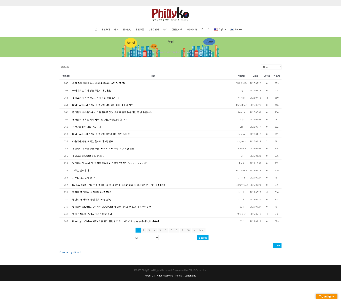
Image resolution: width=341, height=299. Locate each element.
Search (203, 237)
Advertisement (165, 275)
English (222, 29)
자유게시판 (192, 29)
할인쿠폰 (140, 29)
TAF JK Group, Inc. (198, 270)
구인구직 (105, 29)
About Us (150, 275)
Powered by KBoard (70, 252)
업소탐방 (127, 29)
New (277, 245)
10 (188, 230)
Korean (238, 29)
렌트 (116, 29)
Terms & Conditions (185, 275)
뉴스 (165, 29)
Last (201, 230)
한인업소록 (177, 29)
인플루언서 (153, 29)
